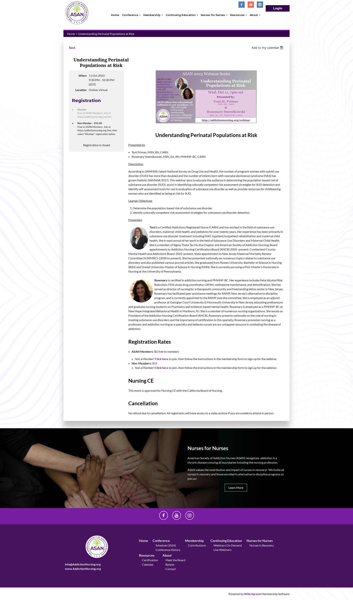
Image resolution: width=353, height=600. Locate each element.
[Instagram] (260, 4)
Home (71, 33)
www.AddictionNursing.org (83, 568)
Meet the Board (175, 560)
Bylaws (169, 564)
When (83, 75)
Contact (170, 569)
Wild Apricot (252, 594)
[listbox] (268, 47)
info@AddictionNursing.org (83, 564)
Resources (146, 555)
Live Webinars (222, 549)
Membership (194, 541)
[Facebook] (241, 4)
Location (81, 90)
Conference (161, 541)
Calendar (148, 564)
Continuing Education (226, 541)
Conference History (168, 549)
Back (72, 47)
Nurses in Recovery (261, 545)
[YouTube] (251, 4)
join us (192, 478)
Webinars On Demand (227, 545)
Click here (161, 359)
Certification (150, 560)
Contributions (197, 545)
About (167, 555)
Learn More (236, 487)
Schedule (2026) (166, 545)
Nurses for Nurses (260, 541)
